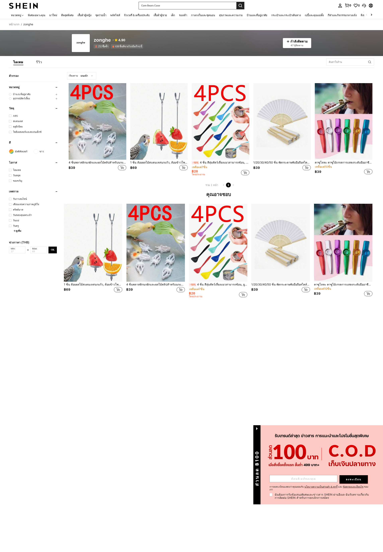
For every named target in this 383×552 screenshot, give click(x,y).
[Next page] (233, 185)
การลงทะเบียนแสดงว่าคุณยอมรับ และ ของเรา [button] (318, 488)
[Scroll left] (366, 15)
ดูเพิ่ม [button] (18, 230)
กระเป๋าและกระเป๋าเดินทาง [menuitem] (286, 15)
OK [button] (52, 249)
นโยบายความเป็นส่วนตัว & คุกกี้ (321, 486)
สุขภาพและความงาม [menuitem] (231, 15)
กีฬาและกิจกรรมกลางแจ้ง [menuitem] (342, 15)
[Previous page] (223, 185)
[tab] (18, 62)
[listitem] (102, 46)
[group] (33, 94)
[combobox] (81, 75)
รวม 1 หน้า (211, 185)
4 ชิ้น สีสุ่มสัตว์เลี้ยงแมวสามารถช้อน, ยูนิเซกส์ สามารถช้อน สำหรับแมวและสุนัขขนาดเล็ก (220, 162)
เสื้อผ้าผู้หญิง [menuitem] (84, 15)
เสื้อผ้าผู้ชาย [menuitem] (160, 15)
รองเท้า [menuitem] (183, 15)
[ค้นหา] (240, 5)
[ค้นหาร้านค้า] (369, 62)
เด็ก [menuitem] (173, 15)
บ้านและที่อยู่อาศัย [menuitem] (257, 15)
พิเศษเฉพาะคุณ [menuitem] (36, 15)
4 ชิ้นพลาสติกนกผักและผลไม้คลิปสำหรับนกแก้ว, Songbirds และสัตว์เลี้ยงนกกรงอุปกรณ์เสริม (97, 162)
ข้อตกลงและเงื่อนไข (353, 486)
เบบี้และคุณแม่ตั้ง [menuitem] (314, 15)
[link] (348, 5)
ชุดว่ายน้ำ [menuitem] (100, 15)
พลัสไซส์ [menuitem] (115, 15)
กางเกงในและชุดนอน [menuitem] (203, 15)
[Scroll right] (371, 15)
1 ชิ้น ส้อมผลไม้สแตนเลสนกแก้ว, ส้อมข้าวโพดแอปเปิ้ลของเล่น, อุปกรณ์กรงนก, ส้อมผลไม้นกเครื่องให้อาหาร (159, 162)
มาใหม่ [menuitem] (53, 15)
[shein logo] (23, 5)
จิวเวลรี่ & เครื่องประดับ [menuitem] (137, 15)
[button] (364, 5)
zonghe (102, 40)
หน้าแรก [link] (14, 24)
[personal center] (340, 5)
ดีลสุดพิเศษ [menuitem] (67, 15)
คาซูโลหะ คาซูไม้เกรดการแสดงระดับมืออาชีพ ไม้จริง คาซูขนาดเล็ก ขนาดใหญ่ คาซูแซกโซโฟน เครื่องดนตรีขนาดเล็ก (343, 162)
